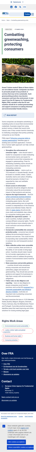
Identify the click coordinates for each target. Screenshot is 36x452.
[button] (11, 7)
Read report (12, 115)
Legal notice (14, 416)
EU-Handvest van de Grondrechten (15, 366)
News (8, 20)
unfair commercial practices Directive (18, 197)
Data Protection (29, 416)
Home (3, 20)
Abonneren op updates (11, 374)
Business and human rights (13, 336)
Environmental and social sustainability (16, 326)
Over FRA (6, 364)
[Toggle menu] (32, 14)
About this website (6, 416)
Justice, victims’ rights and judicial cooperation (14, 331)
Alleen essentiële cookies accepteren (21, 447)
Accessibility (4, 418)
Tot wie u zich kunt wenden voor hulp (16, 369)
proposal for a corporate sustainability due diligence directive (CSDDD (19, 289)
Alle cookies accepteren (16, 442)
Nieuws (6, 372)
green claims (16, 210)
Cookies (21, 416)
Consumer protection (11, 340)
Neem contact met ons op (10, 397)
